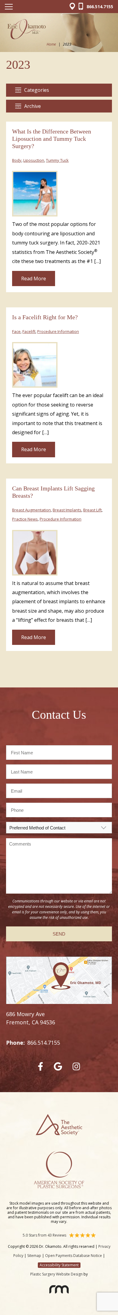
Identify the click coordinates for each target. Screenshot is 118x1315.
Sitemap (34, 1255)
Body (16, 160)
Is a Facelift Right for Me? (45, 317)
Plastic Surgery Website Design (56, 1274)
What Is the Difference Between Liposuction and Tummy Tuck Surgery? (51, 138)
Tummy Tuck (57, 160)
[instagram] (76, 1066)
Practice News (25, 519)
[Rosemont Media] (59, 1291)
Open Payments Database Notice (73, 1255)
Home (51, 44)
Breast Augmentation (31, 510)
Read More (33, 278)
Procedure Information (58, 331)
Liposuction (33, 160)
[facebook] (40, 1066)
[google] (58, 1066)
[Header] (74, 6)
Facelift (28, 331)
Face (16, 331)
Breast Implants (67, 510)
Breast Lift (92, 510)
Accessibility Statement (59, 1265)
